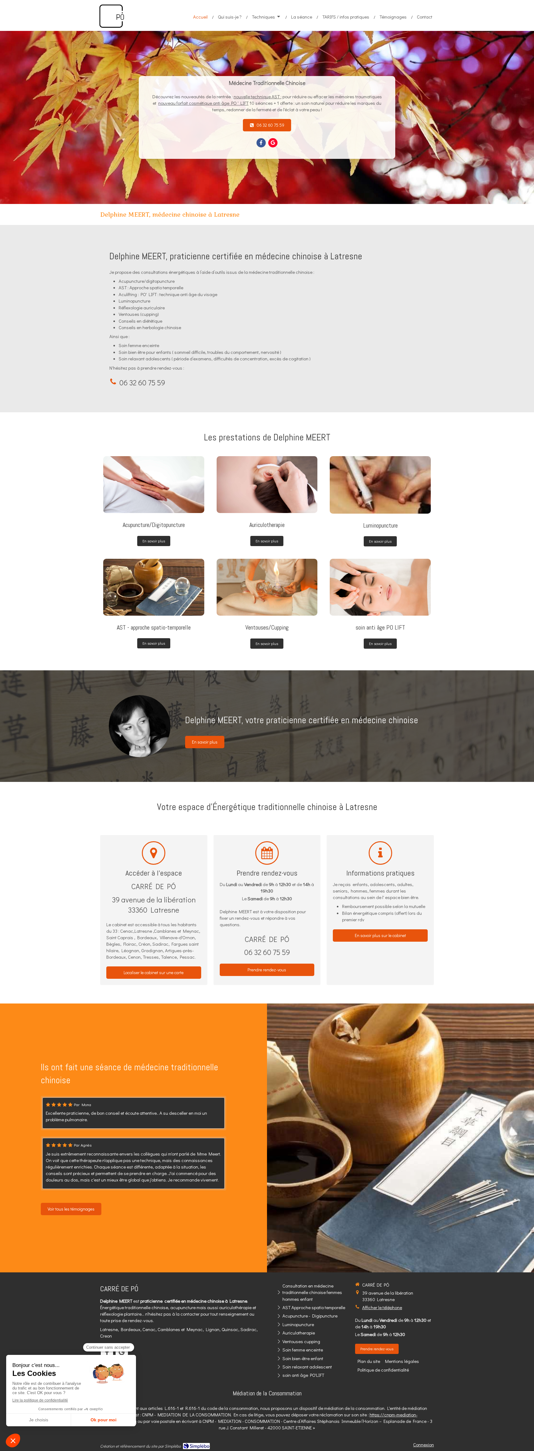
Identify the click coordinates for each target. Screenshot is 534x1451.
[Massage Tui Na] (380, 587)
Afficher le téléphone (382, 1307)
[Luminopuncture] (380, 484)
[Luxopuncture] (267, 587)
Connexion (423, 1444)
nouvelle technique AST (257, 96)
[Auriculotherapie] (267, 484)
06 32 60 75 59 (142, 382)
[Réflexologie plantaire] (153, 587)
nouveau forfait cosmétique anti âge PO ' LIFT (203, 103)
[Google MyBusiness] (273, 142)
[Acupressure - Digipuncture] (153, 484)
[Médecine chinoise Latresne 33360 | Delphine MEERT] (112, 16)
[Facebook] (261, 142)
